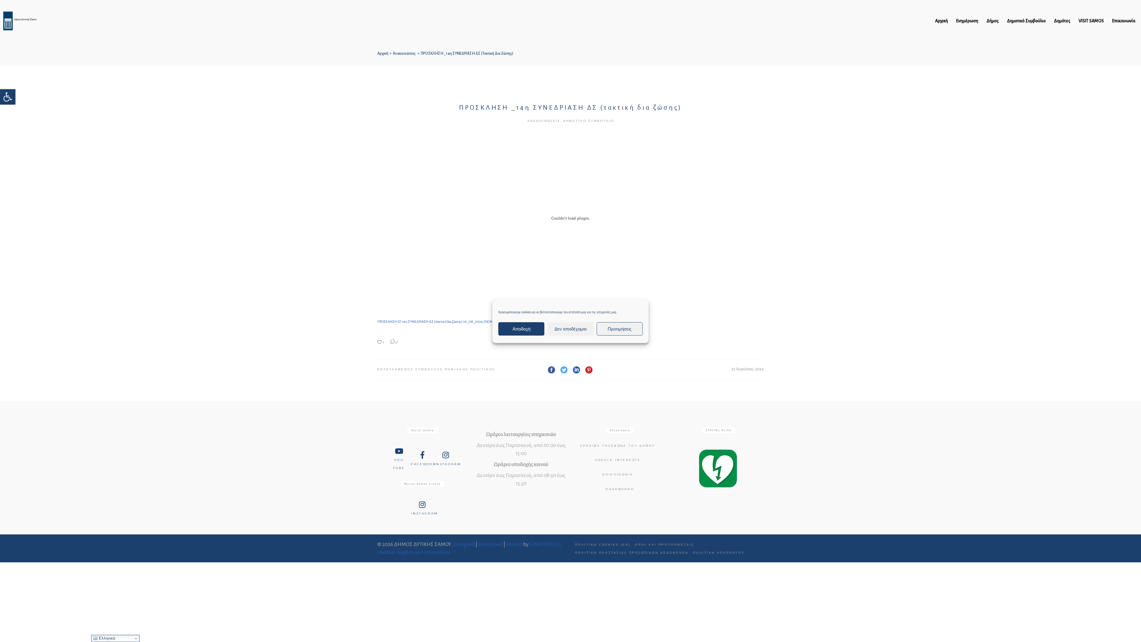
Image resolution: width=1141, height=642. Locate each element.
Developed (490, 544)
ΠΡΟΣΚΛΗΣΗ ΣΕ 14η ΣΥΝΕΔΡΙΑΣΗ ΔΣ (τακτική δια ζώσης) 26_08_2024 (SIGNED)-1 (438, 321)
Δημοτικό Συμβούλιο (588, 121)
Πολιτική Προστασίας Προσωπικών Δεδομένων (631, 553)
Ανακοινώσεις (404, 53)
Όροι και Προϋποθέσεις (664, 545)
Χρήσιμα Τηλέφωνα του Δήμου (617, 446)
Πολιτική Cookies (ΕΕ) (603, 545)
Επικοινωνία (618, 474)
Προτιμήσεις (619, 328)
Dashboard (620, 489)
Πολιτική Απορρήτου (719, 553)
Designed (464, 544)
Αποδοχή (521, 328)
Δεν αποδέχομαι (570, 328)
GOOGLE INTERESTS (617, 460)
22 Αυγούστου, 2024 (747, 369)
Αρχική (382, 53)
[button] (7, 97)
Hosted (514, 544)
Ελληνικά (106, 638)
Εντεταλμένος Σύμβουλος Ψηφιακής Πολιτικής (436, 369)
